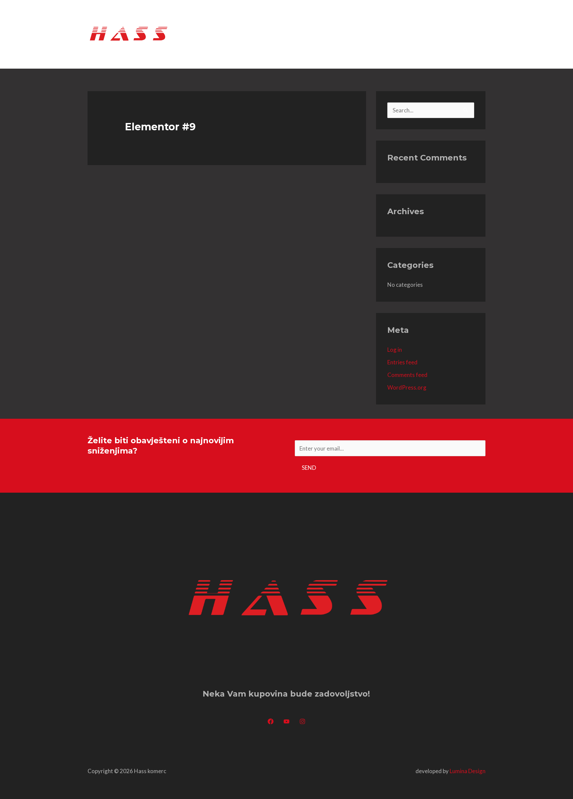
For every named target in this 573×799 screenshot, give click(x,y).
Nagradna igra (304, 34)
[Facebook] (271, 721)
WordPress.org (406, 387)
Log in (394, 349)
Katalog (407, 34)
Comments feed (407, 374)
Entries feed (402, 362)
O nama (375, 34)
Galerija (438, 34)
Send (309, 467)
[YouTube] (286, 721)
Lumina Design (467, 771)
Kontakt (469, 34)
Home (347, 34)
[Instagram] (302, 721)
